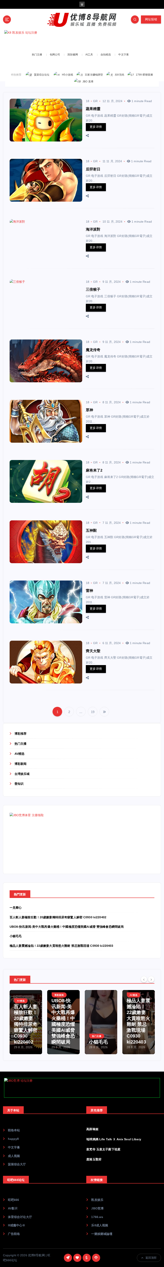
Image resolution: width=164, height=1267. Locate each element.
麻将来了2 (94, 470)
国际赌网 (72, 54)
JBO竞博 (97, 1208)
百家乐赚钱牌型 (94, 74)
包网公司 (55, 54)
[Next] (151, 979)
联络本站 (14, 1130)
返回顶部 (151, 1257)
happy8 (13, 1138)
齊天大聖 (93, 651)
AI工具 (89, 54)
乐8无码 (119, 74)
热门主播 (37, 54)
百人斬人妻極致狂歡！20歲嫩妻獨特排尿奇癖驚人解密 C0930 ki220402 (58, 917)
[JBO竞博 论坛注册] (82, 1088)
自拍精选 (106, 54)
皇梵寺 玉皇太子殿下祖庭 (103, 1149)
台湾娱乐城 (22, 774)
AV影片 (13, 1208)
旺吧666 (13, 1199)
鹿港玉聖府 (93, 1159)
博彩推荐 (21, 733)
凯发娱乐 (97, 1199)
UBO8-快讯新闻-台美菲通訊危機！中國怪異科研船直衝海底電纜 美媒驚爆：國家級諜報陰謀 (138, 1018)
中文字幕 (123, 54)
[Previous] (144, 979)
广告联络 (14, 1234)
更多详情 (96, 126)
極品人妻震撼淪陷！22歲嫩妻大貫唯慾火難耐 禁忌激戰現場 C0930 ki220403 (61, 945)
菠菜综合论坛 (42, 74)
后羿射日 (93, 169)
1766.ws (97, 1217)
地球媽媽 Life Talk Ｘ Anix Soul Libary (113, 1139)
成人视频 (14, 1156)
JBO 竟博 (87, 81)
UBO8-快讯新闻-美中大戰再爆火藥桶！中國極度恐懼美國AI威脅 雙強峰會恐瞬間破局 (67, 926)
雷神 (89, 591)
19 (92, 712)
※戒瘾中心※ (16, 1225)
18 (87, 101)
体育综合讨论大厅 (20, 1217)
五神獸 (91, 531)
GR (95, 101)
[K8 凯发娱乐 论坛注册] (82, 39)
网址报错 (151, 19)
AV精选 (20, 753)
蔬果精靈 (93, 109)
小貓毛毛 (16, 936)
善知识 (19, 783)
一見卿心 (16, 907)
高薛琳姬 (92, 1129)
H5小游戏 (67, 74)
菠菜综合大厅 (17, 1164)
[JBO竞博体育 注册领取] (42, 839)
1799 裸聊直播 (144, 74)
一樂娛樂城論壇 (101, 1234)
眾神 (89, 410)
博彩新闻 (21, 763)
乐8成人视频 (99, 1225)
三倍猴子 (93, 289)
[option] (26, 1022)
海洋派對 (93, 229)
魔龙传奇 (93, 350)
